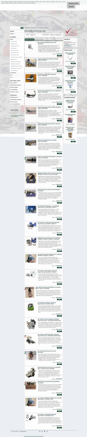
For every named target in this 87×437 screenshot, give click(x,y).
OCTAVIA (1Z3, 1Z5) (34, 27)
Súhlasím (71, 6)
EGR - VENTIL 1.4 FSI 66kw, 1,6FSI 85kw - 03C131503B (48, 319)
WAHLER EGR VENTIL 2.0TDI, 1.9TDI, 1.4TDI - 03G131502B (49, 367)
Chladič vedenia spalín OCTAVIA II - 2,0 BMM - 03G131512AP (49, 107)
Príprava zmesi (40, 27)
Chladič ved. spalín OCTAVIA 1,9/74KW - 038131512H (48, 58)
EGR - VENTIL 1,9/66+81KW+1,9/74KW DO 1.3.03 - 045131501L (50, 254)
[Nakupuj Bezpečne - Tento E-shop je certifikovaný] (71, 35)
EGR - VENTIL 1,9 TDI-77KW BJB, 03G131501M (47, 414)
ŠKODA (28, 27)
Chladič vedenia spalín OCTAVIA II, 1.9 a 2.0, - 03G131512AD (70, 101)
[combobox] (52, 35)
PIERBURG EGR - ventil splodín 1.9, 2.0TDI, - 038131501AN (49, 237)
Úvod (25, 27)
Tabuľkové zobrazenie (39, 39)
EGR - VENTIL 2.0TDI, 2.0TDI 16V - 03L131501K (47, 302)
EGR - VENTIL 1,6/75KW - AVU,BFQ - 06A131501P (47, 270)
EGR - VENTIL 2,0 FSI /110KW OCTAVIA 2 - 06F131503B (48, 334)
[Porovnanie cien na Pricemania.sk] (14, 119)
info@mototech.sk (67, 45)
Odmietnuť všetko (73, 3)
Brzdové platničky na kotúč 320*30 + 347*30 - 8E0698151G (70, 82)
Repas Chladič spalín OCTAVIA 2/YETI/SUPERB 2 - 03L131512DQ (48, 287)
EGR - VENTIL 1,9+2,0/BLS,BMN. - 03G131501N (47, 74)
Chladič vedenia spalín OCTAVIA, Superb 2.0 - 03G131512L (49, 123)
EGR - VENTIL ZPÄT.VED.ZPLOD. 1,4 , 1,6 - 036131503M (48, 206)
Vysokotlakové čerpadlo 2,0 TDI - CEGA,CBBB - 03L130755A (70, 67)
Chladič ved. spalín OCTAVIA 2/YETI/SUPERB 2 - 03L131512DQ (50, 156)
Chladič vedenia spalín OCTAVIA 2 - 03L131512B (47, 140)
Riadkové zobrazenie (29, 39)
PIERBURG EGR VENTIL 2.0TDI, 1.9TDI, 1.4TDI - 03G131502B (49, 173)
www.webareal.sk (23, 431)
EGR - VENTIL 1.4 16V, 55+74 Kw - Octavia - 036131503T (48, 222)
